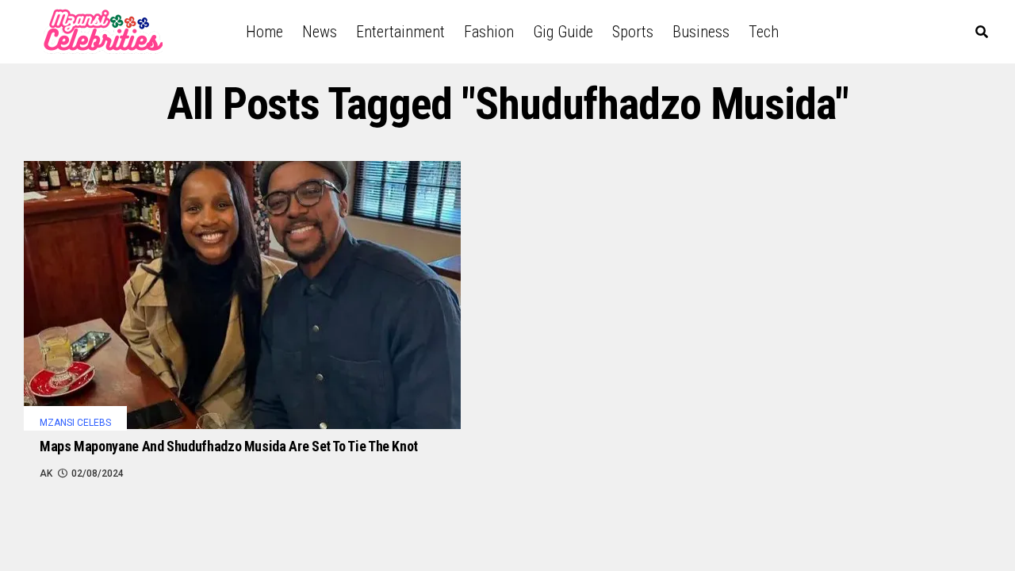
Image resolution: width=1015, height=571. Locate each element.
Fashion (489, 31)
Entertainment (400, 31)
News (319, 31)
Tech (764, 31)
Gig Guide (563, 31)
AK (46, 473)
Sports (632, 31)
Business (701, 31)
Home (264, 31)
